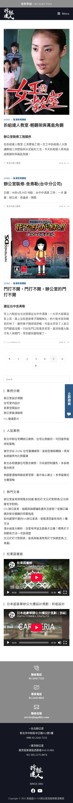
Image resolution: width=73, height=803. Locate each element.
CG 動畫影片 (11, 418)
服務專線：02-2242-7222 (36, 4)
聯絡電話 (36, 674)
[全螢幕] (65, 592)
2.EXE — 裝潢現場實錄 (15, 120)
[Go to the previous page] (9, 359)
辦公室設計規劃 (13, 398)
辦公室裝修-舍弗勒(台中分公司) (33, 184)
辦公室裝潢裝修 (13, 413)
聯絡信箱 (36, 713)
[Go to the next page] (35, 365)
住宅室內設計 (12, 403)
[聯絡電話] (36, 668)
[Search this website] (36, 379)
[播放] (8, 592)
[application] (36, 577)
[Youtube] (40, 791)
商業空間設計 (12, 408)
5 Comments (13, 342)
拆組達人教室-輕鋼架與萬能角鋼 (34, 125)
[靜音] (59, 592)
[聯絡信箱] (36, 707)
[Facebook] (33, 791)
